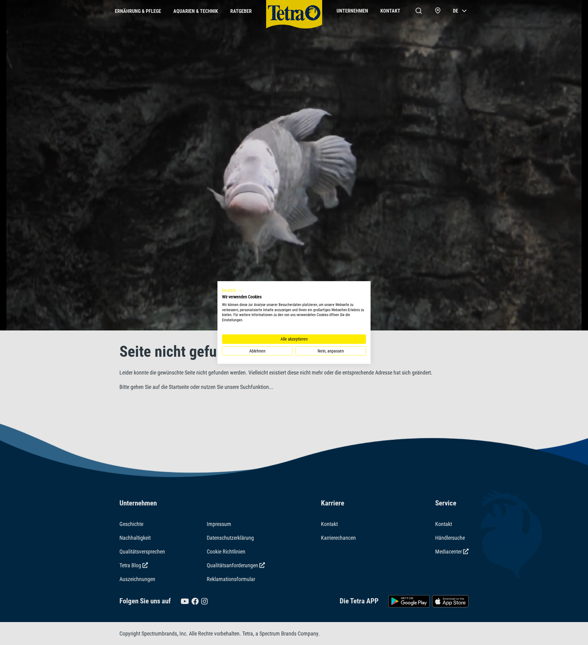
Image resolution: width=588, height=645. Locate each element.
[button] (232, 290)
